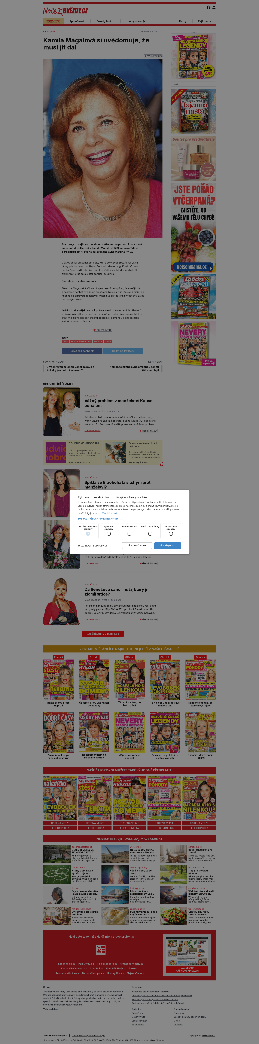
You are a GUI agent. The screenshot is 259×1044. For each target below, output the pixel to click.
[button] (129, 518)
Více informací (109, 513)
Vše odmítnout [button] (137, 545)
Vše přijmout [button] (168, 545)
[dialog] (129, 522)
